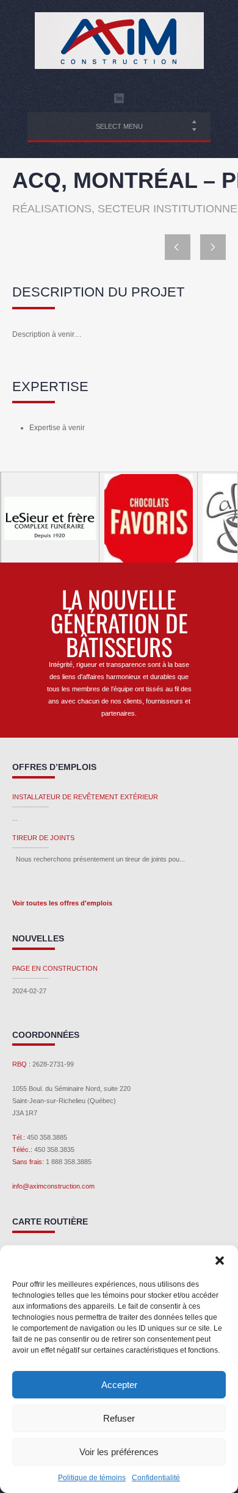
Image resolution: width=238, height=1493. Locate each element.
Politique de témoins (92, 1477)
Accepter (119, 1385)
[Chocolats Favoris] (148, 518)
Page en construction (55, 968)
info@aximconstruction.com (53, 1186)
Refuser (119, 1418)
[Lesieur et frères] (50, 518)
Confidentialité (156, 1477)
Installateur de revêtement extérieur (85, 796)
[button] (220, 1260)
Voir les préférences (119, 1452)
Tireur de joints (43, 837)
